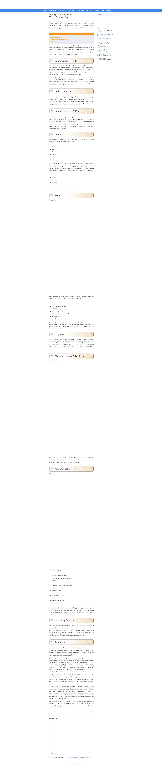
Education (53, 10)
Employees (62, 10)
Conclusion (52, 41)
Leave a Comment (66, 18)
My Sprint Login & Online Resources (58, 39)
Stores (89, 10)
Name (51, 735)
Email (45, 10)
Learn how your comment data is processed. (80, 757)
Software (96, 10)
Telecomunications (107, 10)
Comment (52, 721)
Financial (81, 10)
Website (51, 747)
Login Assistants (54, 4)
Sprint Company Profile (55, 37)
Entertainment (72, 10)
